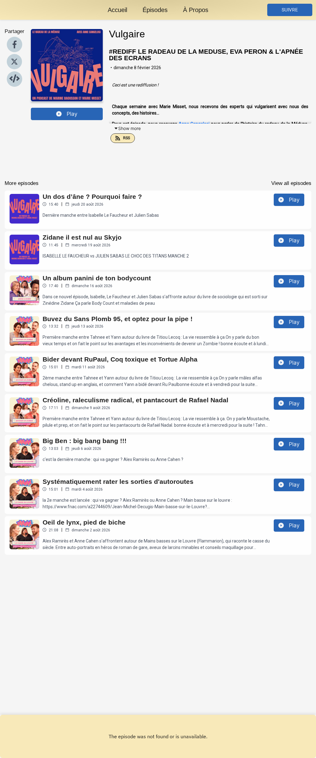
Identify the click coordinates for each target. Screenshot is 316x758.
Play (72, 114)
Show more (129, 128)
